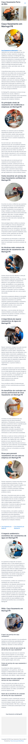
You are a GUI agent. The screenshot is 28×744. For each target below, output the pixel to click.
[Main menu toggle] (25, 3)
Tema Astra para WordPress (17, 741)
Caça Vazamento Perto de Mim (10, 3)
